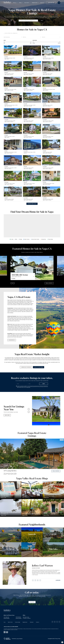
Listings (20, 2)
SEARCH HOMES (7, 415)
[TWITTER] (40, 580)
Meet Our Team (10, 622)
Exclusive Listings (17, 622)
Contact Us (37, 622)
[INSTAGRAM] (33, 580)
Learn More (58, 580)
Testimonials (31, 622)
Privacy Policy (28, 387)
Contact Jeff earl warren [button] (38, 367)
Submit (43, 383)
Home (4, 622)
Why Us (14, 2)
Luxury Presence (19, 638)
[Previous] (5, 466)
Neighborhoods (34, 2)
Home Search (26, 2)
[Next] (7, 466)
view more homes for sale (32, 203)
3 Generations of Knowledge (26, 367)
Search (42, 20)
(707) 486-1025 (51, 2)
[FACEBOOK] (35, 580)
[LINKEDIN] (38, 580)
